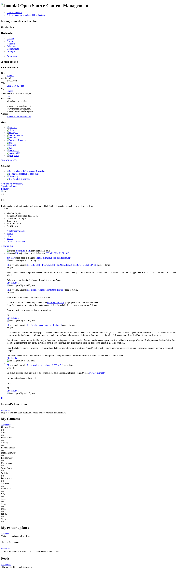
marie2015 (20, 251)
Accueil (10, 38)
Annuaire (11, 44)
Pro (8, 96)
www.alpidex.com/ (55, 302)
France (10, 91)
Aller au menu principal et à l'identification (26, 15)
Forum (10, 41)
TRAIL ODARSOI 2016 (57, 253)
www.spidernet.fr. (97, 373)
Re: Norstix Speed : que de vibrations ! (44, 325)
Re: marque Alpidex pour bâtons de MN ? (45, 290)
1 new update (7, 246)
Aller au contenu (14, 12)
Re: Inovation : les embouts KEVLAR (44, 365)
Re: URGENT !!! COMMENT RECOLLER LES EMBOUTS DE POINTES (62, 265)
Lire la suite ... (13, 283)
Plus (3, 398)
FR (29, 251)
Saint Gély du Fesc (15, 86)
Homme (10, 75)
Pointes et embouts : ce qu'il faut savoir (53, 258)
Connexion (12, 56)
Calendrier (11, 46)
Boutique (11, 51)
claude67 (11, 258)
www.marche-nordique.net (19, 116)
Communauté (13, 49)
